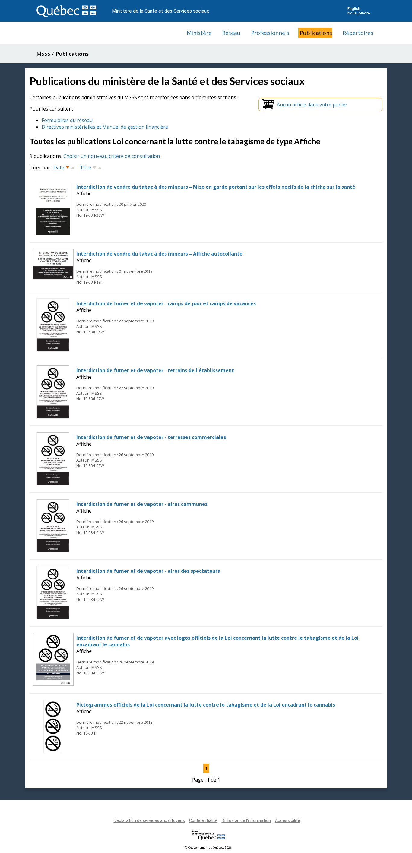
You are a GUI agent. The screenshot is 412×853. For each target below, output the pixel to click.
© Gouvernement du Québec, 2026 (208, 847)
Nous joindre (358, 13)
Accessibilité (287, 820)
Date (58, 167)
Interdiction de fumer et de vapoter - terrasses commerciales (151, 437)
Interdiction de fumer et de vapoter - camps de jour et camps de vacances (166, 303)
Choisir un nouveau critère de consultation (111, 156)
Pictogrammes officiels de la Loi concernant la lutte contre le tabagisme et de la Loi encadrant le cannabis (205, 704)
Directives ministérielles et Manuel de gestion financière (105, 127)
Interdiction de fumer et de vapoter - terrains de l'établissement (155, 370)
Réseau (231, 32)
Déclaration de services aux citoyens (149, 820)
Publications (316, 32)
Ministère (199, 32)
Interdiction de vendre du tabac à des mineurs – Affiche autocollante (159, 253)
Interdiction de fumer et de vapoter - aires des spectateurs (148, 571)
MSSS (43, 53)
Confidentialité (203, 820)
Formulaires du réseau (67, 120)
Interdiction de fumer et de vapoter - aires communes (142, 504)
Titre (85, 167)
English (353, 8)
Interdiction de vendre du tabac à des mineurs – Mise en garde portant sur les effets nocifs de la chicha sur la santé (215, 186)
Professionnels (270, 32)
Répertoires (358, 32)
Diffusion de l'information (246, 820)
